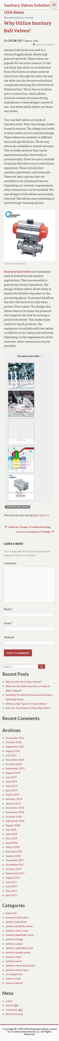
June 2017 (11, 886)
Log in (9, 1000)
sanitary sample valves (18, 952)
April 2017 (12, 895)
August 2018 (13, 825)
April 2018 (12, 842)
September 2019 (15, 768)
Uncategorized (14, 974)
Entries (12, 1005)
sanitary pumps (14, 943)
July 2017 (11, 882)
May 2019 (11, 785)
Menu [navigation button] (54, 5)
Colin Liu (15, 40)
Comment (10, 563)
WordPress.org (14, 1013)
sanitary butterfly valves (19, 926)
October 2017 (14, 868)
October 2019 (14, 764)
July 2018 (11, 829)
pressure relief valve (17, 917)
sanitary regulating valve (19, 947)
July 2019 (11, 777)
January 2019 (13, 803)
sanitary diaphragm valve (20, 934)
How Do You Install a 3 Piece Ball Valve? (28, 707)
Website (9, 637)
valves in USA (13, 978)
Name (9, 609)
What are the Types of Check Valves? (26, 703)
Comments (14, 1009)
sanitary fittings (14, 939)
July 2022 (11, 755)
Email (8, 623)
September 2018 (15, 820)
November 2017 (15, 864)
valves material (14, 982)
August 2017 (13, 877)
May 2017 (11, 890)
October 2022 (14, 742)
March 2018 (13, 846)
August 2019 (13, 772)
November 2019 (15, 759)
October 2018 (14, 816)
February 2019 (14, 798)
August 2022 (13, 750)
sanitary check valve (17, 930)
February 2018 (14, 851)
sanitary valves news (17, 969)
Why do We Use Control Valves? (24, 681)
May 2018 (11, 838)
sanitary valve (13, 956)
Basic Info (11, 913)
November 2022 (15, 737)
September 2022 (15, 746)
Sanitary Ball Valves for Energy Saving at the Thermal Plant (21, 465)
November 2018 (15, 812)
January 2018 (13, 855)
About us (21, 440)
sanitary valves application (20, 965)
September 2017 (15, 873)
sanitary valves (14, 961)
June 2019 (11, 781)
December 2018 (15, 807)
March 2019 (13, 794)
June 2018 (11, 833)
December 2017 (15, 860)
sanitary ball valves (20, 18)
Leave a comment (45, 45)
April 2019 (12, 790)
